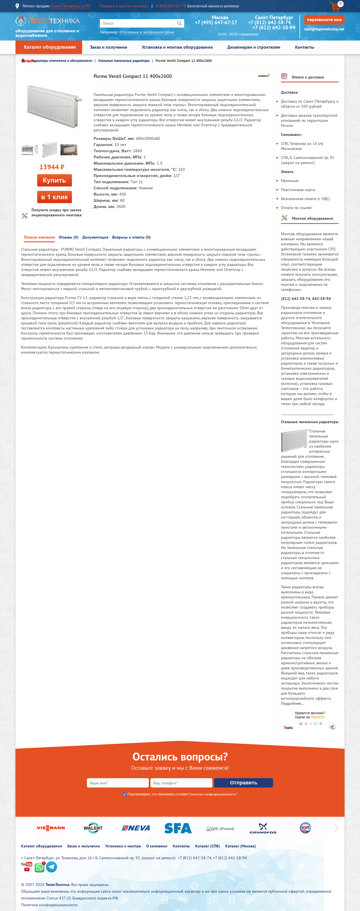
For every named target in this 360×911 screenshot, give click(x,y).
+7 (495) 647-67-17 (216, 22)
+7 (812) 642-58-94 (274, 27)
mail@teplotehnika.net (324, 29)
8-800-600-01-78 (171, 5)
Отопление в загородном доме (147, 32)
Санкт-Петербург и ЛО (71, 5)
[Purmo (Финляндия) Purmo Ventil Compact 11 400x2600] (54, 106)
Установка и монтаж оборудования (177, 47)
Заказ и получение (108, 47)
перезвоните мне (324, 19)
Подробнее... (292, 703)
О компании (156, 846)
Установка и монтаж (123, 846)
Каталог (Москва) (240, 846)
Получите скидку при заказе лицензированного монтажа (57, 212)
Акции (28, 60)
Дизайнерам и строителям (253, 47)
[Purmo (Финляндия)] (263, 75)
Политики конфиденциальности (212, 794)
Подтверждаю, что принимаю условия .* (182, 794)
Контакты (304, 47)
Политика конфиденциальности (49, 904)
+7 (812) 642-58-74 (269, 22)
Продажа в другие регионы (123, 5)
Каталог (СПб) (207, 846)
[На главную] (47, 22)
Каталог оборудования (50, 47)
